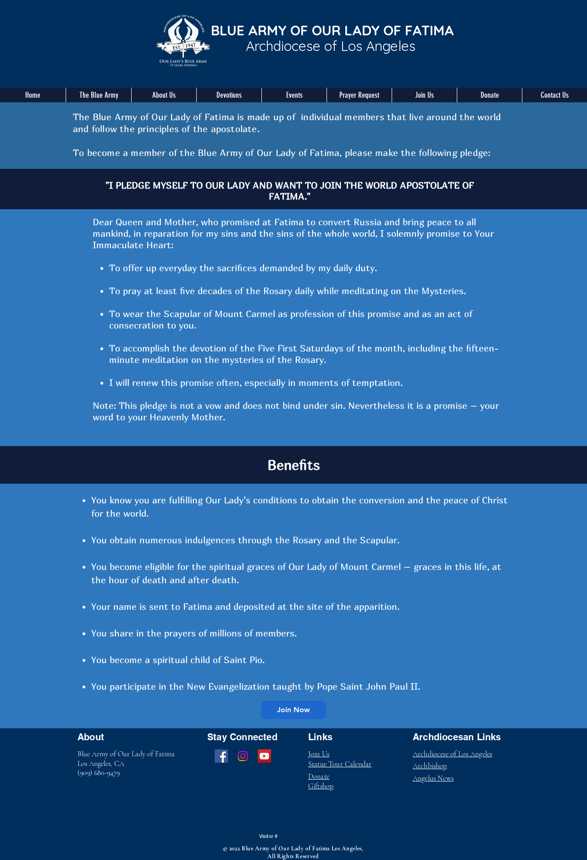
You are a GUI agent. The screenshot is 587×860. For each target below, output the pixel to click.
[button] (98, 95)
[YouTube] (264, 756)
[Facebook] (221, 756)
